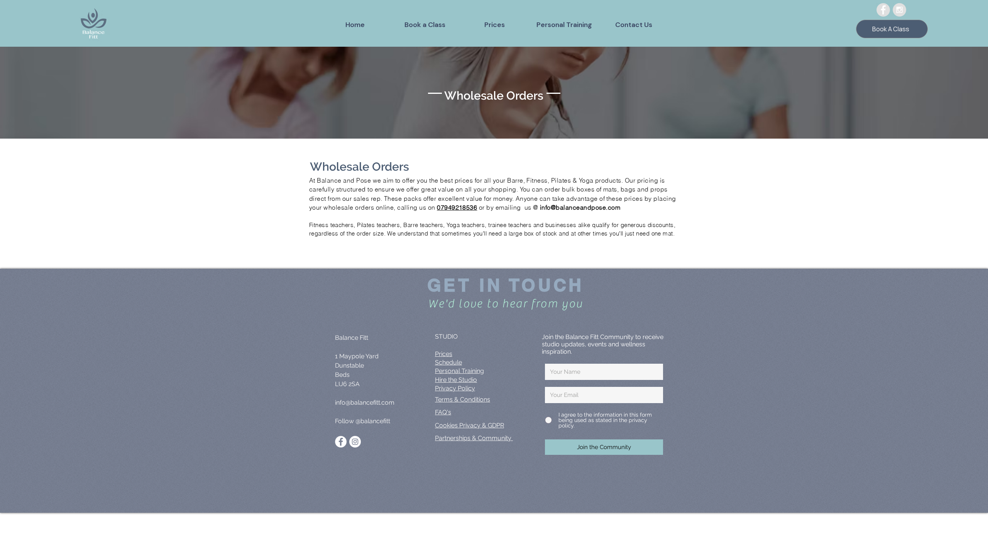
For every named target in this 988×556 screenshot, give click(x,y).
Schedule (448, 362)
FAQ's (443, 412)
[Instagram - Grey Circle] (899, 10)
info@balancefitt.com (364, 402)
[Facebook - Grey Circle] (883, 10)
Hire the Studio (456, 379)
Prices (443, 354)
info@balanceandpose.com (580, 207)
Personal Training (459, 371)
